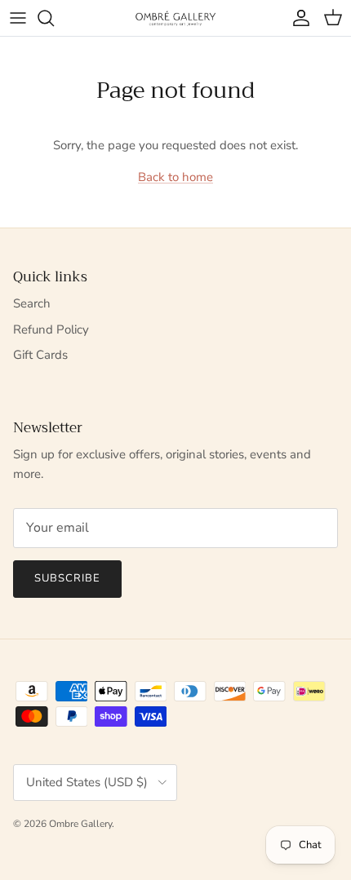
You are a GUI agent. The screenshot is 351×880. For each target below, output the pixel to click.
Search (32, 303)
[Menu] (18, 18)
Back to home (175, 177)
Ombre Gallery (80, 823)
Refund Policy (51, 329)
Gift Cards (40, 355)
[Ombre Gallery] (175, 17)
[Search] (54, 18)
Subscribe (67, 578)
